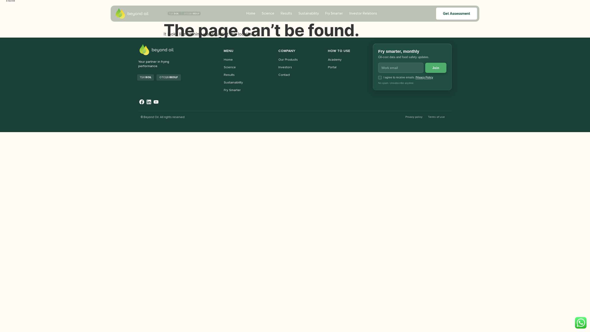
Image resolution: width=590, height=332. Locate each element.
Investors (285, 67)
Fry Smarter (334, 13)
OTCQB (168, 77)
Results (286, 13)
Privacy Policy (424, 77)
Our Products (288, 59)
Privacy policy (413, 117)
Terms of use (436, 117)
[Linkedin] (149, 102)
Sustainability (308, 13)
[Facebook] (141, 102)
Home (250, 13)
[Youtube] (156, 102)
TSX (145, 77)
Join (436, 68)
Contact (284, 75)
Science (268, 13)
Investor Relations (363, 13)
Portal (332, 67)
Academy (335, 59)
